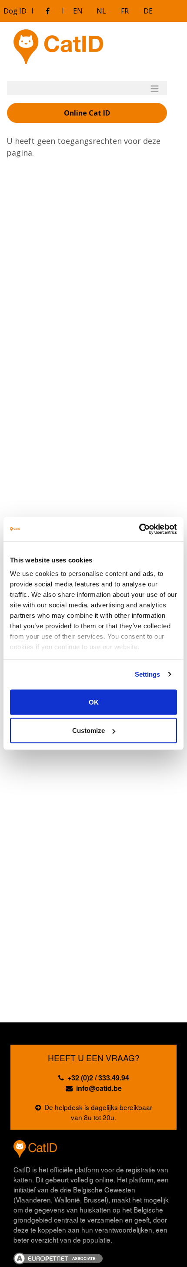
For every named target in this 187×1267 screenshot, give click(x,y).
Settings (147, 674)
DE (148, 11)
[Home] (58, 46)
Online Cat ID (87, 113)
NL (101, 11)
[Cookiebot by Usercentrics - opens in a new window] (139, 529)
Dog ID (15, 11)
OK (94, 701)
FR (125, 11)
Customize (88, 730)
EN (78, 11)
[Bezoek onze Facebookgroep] (47, 10)
